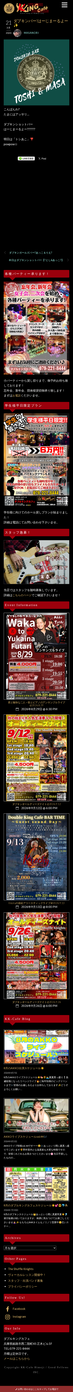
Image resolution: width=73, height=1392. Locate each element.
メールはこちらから (17, 1358)
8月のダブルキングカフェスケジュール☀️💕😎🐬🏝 (36, 1205)
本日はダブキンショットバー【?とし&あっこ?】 (36, 260)
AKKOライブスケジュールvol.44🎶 (25, 1136)
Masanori (31, 32)
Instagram (19, 1316)
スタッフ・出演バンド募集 (25, 1280)
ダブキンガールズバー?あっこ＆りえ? (30, 252)
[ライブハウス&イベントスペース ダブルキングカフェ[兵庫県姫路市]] (26, 12)
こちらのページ (22, 595)
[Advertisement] (36, 210)
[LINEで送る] (26, 158)
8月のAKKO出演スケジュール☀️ (24, 1068)
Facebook (18, 1308)
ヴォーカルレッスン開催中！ (27, 1274)
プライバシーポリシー (22, 1286)
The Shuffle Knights (20, 1269)
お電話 (16, 395)
